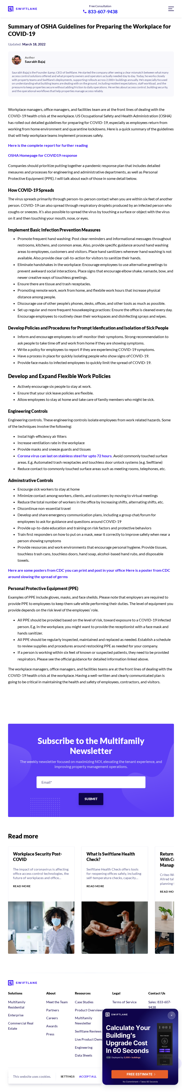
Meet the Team (57, 1002)
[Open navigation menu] (171, 9)
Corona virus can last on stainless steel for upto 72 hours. (65, 455)
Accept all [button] (88, 1076)
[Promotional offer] (140, 1047)
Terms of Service (124, 1002)
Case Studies (84, 1002)
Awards (52, 1026)
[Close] (171, 1015)
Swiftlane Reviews (88, 1031)
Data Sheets (83, 1055)
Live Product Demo (89, 1039)
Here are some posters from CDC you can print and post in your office (66, 570)
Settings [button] (67, 1076)
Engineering (83, 1047)
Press (50, 1034)
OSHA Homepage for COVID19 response (42, 155)
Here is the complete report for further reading (48, 145)
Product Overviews (89, 1010)
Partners (52, 1010)
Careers (52, 1018)
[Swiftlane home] (22, 9)
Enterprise (15, 1015)
